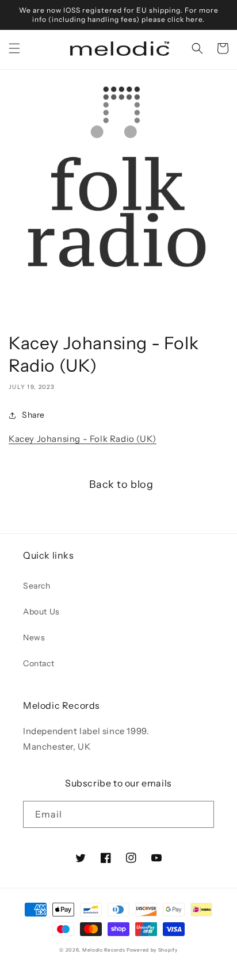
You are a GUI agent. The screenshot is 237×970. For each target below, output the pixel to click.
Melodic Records (103, 950)
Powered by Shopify (152, 950)
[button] (14, 48)
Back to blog (121, 484)
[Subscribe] (200, 814)
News (34, 637)
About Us (41, 611)
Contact (38, 663)
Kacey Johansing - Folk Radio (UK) (82, 438)
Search (37, 586)
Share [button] (33, 415)
